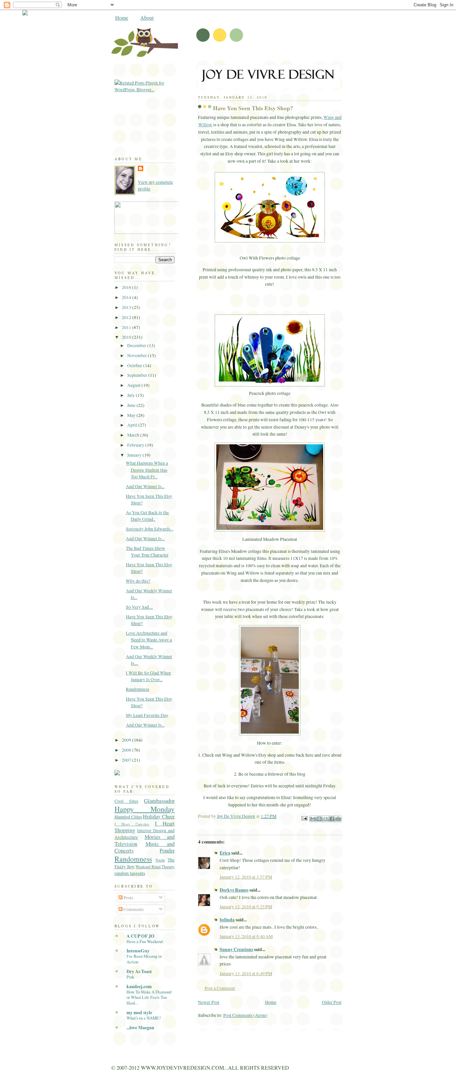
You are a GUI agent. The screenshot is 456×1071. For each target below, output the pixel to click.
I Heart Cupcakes (132, 824)
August (134, 385)
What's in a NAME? (144, 1018)
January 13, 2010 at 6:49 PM (246, 973)
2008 (127, 750)
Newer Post (208, 1002)
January (135, 455)
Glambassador (159, 800)
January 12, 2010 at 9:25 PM (246, 907)
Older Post (331, 1002)
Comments (133, 909)
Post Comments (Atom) (245, 1015)
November (137, 355)
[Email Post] (304, 818)
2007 (127, 760)
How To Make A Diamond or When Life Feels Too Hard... (149, 997)
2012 (127, 317)
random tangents (130, 873)
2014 (127, 297)
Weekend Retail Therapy (155, 866)
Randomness (137, 689)
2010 (127, 337)
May (132, 415)
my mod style (139, 1012)
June (132, 405)
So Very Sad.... (139, 607)
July (131, 395)
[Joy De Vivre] (175, 232)
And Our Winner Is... (145, 486)
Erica (225, 853)
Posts (128, 898)
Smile (160, 860)
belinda (227, 919)
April (132, 425)
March (133, 435)
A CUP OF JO (141, 936)
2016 (127, 287)
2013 (127, 307)
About (147, 17)
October (135, 365)
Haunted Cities (128, 817)
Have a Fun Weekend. (145, 941)
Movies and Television (145, 840)
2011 (127, 327)
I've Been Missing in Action (144, 959)
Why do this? (138, 581)
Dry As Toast (139, 971)
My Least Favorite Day (147, 715)
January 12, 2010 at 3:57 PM (246, 877)
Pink (130, 977)
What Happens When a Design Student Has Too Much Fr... (147, 470)
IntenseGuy (138, 950)
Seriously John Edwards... (149, 529)
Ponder (167, 850)
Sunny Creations (236, 949)
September (137, 375)
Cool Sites (126, 801)
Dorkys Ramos (234, 890)
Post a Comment (220, 988)
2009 (127, 740)
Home (121, 17)
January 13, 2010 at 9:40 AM (246, 936)
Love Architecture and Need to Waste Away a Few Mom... (149, 640)
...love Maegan (140, 1027)
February (136, 445)
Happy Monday (145, 809)
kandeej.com (139, 986)
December (137, 345)
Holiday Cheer (159, 816)
